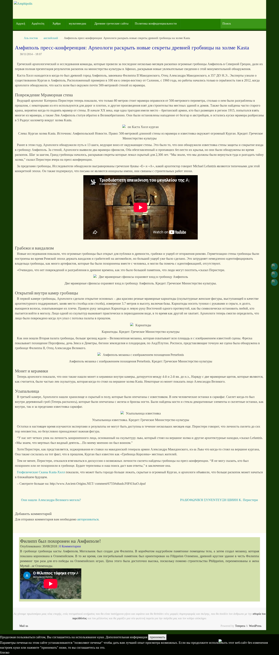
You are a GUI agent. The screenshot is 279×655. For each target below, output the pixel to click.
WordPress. (255, 625)
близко (4, 652)
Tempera (240, 625)
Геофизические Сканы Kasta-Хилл (41, 472)
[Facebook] (274, 266)
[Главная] (17, 38)
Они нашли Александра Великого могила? (50, 500)
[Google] (274, 274)
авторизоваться (87, 519)
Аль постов (31, 38)
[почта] (274, 282)
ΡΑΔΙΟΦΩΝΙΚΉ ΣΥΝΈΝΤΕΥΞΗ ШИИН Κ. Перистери (219, 500)
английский (51, 38)
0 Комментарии (70, 546)
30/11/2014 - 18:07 (31, 54)
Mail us (23, 625)
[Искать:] (243, 23)
